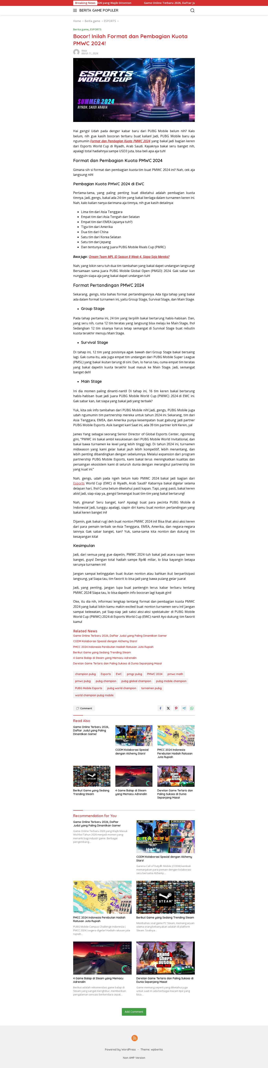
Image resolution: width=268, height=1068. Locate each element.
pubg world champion (121, 688)
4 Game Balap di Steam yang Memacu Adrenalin (105, 658)
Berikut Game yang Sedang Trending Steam (102, 652)
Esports (79, 483)
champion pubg (85, 674)
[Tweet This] (168, 708)
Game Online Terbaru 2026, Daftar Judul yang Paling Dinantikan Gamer (173, 3)
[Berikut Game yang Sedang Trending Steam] (92, 776)
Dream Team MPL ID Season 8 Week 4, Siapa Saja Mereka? (129, 257)
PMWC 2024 (154, 674)
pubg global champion (136, 681)
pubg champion (106, 681)
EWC (119, 674)
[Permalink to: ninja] (76, 51)
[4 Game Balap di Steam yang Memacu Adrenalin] (134, 776)
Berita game (81, 29)
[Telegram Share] (184, 708)
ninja (84, 50)
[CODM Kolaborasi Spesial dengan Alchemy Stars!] (134, 735)
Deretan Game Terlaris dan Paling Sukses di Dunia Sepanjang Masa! (117, 663)
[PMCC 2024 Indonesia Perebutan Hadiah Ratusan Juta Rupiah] (176, 735)
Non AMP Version (134, 1058)
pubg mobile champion (171, 681)
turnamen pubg (151, 688)
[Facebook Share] (160, 708)
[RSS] (134, 1038)
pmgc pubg (134, 674)
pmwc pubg (83, 681)
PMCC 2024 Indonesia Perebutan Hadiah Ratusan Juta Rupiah (113, 647)
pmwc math (175, 674)
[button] (75, 10)
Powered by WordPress (120, 1049)
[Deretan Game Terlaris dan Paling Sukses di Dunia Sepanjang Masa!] (176, 776)
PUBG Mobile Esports (88, 688)
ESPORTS (95, 29)
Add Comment (134, 1012)
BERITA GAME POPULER (98, 10)
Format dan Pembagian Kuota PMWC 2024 (120, 141)
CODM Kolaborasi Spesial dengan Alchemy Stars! (105, 641)
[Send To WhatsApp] (192, 708)
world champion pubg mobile (94, 695)
